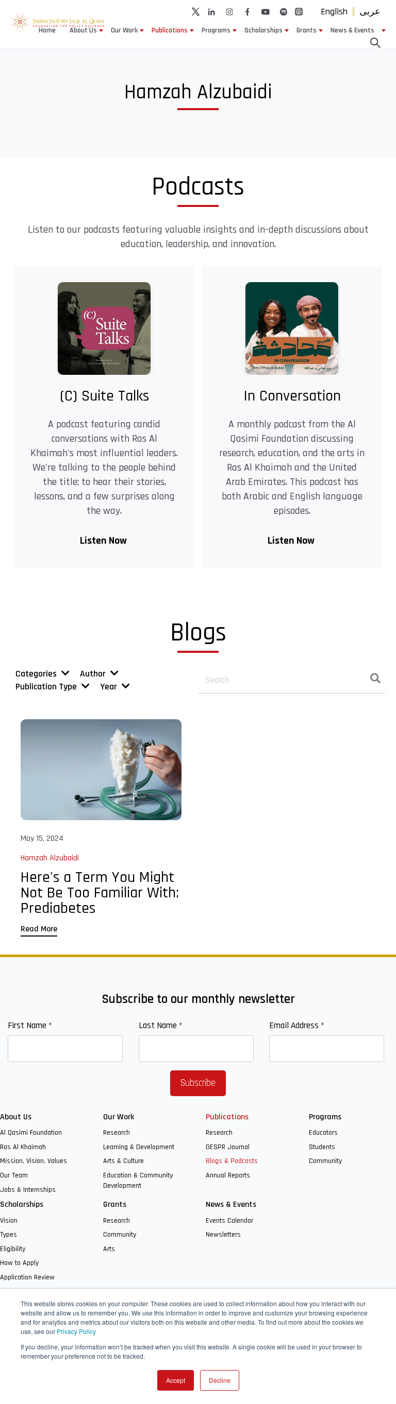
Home (47, 30)
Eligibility (12, 1249)
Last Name (161, 1025)
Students (322, 1147)
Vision (9, 1220)
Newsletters (223, 1234)
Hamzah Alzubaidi (50, 858)
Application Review (27, 1277)
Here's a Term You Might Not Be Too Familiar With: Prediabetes (100, 893)
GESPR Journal (228, 1147)
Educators (323, 1132)
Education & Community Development (138, 1180)
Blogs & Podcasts (232, 1161)
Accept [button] (175, 1380)
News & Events (352, 30)
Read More (39, 929)
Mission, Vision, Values (33, 1161)
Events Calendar (229, 1220)
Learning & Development (138, 1147)
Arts (109, 1249)
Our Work (124, 30)
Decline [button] (219, 1380)
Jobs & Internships (28, 1189)
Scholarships (263, 30)
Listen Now (104, 540)
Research (116, 1132)
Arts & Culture (123, 1161)
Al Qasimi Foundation (31, 1132)
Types (8, 1234)
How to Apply (19, 1263)
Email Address (296, 1025)
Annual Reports (228, 1175)
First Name (30, 1025)
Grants (306, 30)
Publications (170, 30)
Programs (216, 30)
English (334, 12)
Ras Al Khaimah (23, 1147)
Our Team (14, 1175)
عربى (370, 12)
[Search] (375, 680)
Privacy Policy (76, 1331)
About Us (83, 30)
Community (325, 1161)
